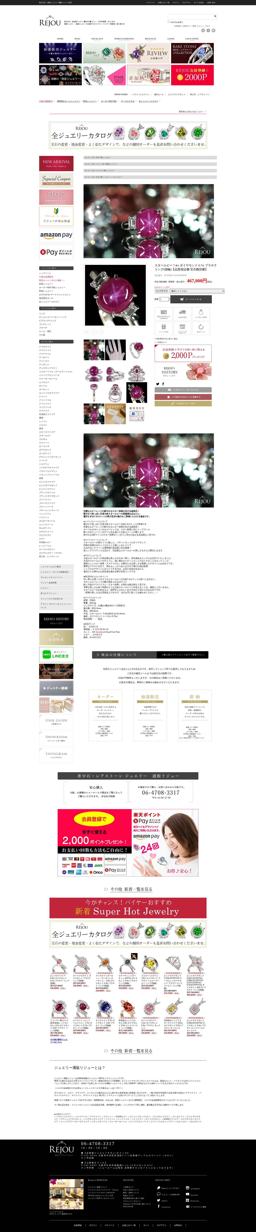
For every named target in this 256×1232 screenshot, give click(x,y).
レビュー (200, 26)
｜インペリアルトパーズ (137, 1122)
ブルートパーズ (46, 507)
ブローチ (43, 328)
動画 (194, 26)
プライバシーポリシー (132, 1201)
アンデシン (44, 364)
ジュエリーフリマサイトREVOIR (101, 1192)
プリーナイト (45, 500)
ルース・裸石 (45, 331)
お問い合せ (211, 2)
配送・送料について (131, 1192)
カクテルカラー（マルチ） (51, 553)
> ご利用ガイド (161, 342)
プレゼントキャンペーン (52, 577)
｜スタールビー (181, 1122)
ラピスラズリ (45, 535)
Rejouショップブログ (170, 1188)
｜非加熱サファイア (170, 1119)
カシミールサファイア (49, 393)
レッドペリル (45, 546)
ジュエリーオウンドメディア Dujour (103, 1190)
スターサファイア (47, 432)
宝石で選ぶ (100, 157)
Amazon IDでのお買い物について (137, 1204)
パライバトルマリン (140, 94)
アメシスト (44, 361)
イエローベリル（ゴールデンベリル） (56, 372)
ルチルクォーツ (46, 532)
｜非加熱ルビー (120, 1117)
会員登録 (177, 26)
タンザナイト (45, 453)
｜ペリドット (109, 1119)
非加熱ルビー (45, 542)
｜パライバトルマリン (63, 1117)
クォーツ (43, 396)
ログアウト (187, 2)
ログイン (176, 2)
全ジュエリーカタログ (49, 302)
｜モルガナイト (195, 1122)
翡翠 (41, 478)
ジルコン (43, 425)
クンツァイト (45, 404)
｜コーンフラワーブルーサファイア (74, 1122)
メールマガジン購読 (199, 1207)
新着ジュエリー (46, 284)
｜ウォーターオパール (117, 1122)
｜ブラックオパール (98, 1122)
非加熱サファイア (47, 414)
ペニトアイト (45, 514)
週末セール (159, 94)
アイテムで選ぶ (101, 170)
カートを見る (199, 2)
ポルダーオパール (47, 521)
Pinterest (195, 1201)
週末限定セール (46, 298)
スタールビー (45, 436)
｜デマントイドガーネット (70, 1119)
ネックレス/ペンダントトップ (52, 317)
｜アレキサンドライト (161, 1117)
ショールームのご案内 (51, 567)
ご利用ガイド (187, 26)
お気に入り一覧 (163, 2)
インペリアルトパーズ (49, 375)
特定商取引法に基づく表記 (133, 1198)
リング (42, 313)
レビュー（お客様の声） (171, 1194)
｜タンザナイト (177, 1117)
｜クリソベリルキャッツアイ (161, 1122)
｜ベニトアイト (136, 1119)
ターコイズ (44, 446)
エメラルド (44, 382)
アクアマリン (45, 354)
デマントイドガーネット (50, 457)
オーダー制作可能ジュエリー (52, 287)
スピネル (43, 439)
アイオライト (45, 347)
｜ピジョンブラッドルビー (139, 1117)
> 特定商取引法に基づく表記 (166, 339)
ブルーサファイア (47, 503)
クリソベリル (45, 400)
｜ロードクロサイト (152, 1119)
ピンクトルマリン (47, 489)
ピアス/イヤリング (47, 321)
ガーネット (44, 389)
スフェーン (44, 443)
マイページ (151, 2)
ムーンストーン (46, 524)
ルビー (42, 539)
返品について (128, 1195)
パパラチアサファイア (49, 468)
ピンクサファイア (47, 482)
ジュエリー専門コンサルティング (101, 1198)
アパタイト (44, 357)
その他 (42, 335)
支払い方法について (131, 1190)
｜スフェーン (107, 1117)
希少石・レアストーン (199, 94)
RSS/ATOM (128, 1206)
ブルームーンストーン (49, 510)
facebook (166, 1207)
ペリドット (44, 517)
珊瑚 (41, 418)
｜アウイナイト (94, 1117)
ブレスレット (45, 324)
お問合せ (178, 1225)
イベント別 (100, 164)
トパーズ (43, 460)
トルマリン (44, 464)
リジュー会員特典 (49, 583)
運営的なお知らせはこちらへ (191, 112)
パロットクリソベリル (49, 475)
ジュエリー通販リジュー (97, 1187)
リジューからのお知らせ (52, 599)
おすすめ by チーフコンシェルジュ (55, 295)
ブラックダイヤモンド (49, 496)
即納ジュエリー (46, 291)
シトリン (43, 421)
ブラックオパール (47, 492)
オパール (43, 386)
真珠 (41, 428)
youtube (194, 1195)
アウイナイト (45, 350)
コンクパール (45, 407)
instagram (195, 1188)
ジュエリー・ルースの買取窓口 (55, 572)
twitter (165, 1201)
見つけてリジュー (49, 593)
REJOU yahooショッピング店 (100, 1195)
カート (146, 1225)
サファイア (44, 411)
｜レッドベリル (122, 1119)
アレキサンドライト (48, 368)
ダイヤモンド (45, 450)
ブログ (207, 26)
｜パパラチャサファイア (92, 1119)
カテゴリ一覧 (89, 157)
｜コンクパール (80, 1117)
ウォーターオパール (48, 379)
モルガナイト (45, 528)
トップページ (45, 273)
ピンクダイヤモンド (176, 94)
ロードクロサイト (47, 549)
